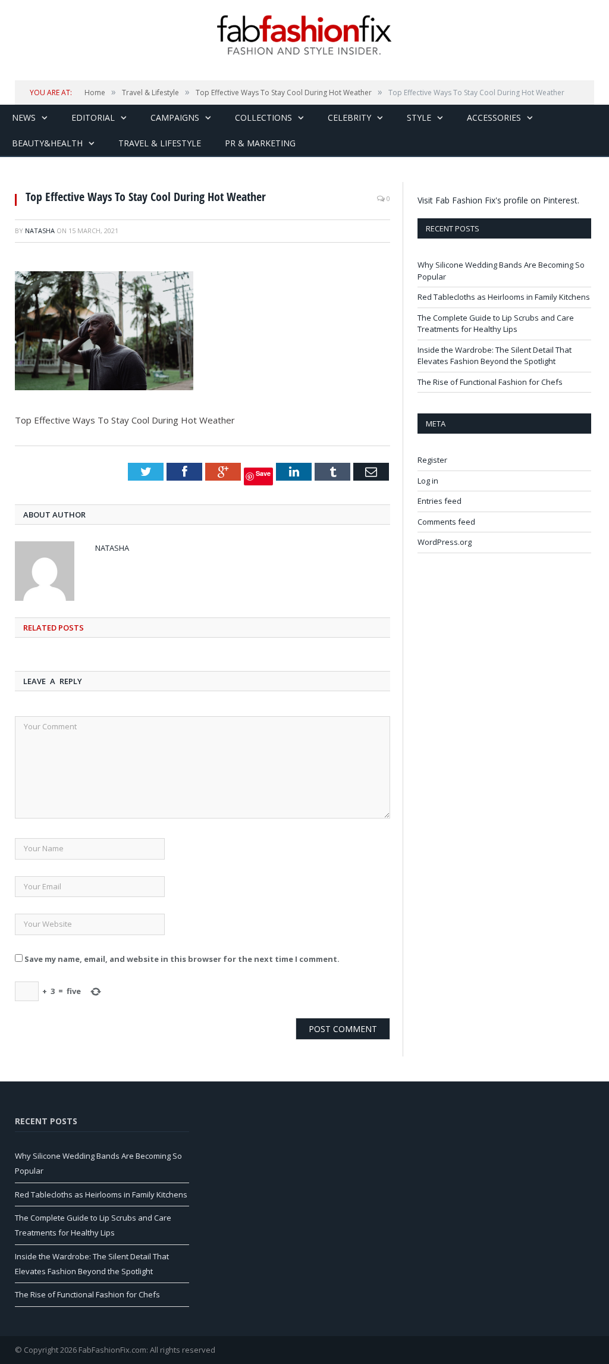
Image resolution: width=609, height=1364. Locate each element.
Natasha (40, 230)
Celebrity (349, 117)
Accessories (494, 117)
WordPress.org (444, 542)
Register (432, 459)
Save (263, 473)
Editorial (93, 117)
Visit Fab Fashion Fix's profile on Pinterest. (498, 200)
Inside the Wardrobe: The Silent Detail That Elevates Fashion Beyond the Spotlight (494, 355)
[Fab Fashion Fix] (304, 35)
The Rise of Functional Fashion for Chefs (490, 382)
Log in (427, 480)
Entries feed (439, 501)
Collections (263, 117)
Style (419, 117)
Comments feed (446, 521)
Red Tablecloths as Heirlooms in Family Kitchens (503, 296)
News (24, 117)
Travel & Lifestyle (159, 143)
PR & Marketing (260, 143)
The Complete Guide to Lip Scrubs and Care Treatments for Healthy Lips (495, 323)
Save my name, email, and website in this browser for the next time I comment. (182, 959)
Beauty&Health (47, 143)
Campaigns (174, 117)
